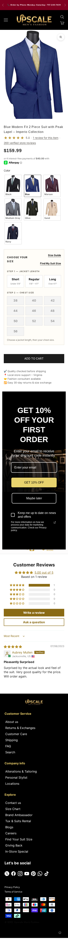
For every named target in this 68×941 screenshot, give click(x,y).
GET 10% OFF (34, 482)
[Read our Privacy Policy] (55, 522)
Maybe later (34, 498)
